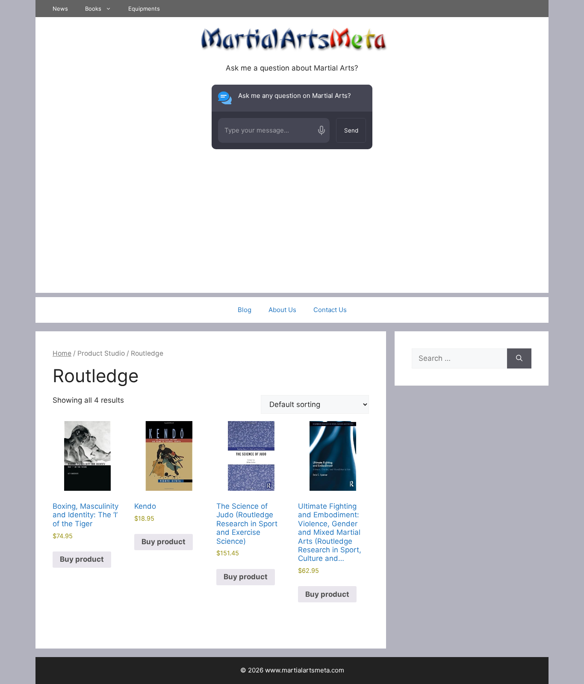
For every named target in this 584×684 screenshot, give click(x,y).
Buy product (82, 559)
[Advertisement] (292, 233)
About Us (282, 310)
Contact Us (330, 310)
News (60, 8)
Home (62, 353)
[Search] (519, 358)
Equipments (144, 8)
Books (93, 8)
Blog (244, 310)
